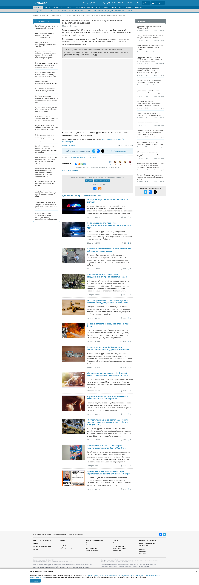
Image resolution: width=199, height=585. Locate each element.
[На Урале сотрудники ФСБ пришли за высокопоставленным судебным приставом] (73, 354)
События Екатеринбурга (67, 549)
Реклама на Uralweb (60, 534)
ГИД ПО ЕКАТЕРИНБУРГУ (84, 7)
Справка (142, 549)
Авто (77, 11)
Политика (62, 11)
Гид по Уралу (117, 550)
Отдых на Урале (119, 546)
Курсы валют (143, 551)
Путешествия (117, 543)
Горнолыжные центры (119, 548)
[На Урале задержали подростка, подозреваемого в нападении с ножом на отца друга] (73, 229)
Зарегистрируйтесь (102, 181)
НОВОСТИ (38, 7)
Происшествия (50, 11)
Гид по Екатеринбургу (94, 540)
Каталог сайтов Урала (147, 543)
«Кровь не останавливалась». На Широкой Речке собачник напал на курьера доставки (107, 374)
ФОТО (63, 7)
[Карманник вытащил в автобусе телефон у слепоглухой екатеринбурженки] (73, 403)
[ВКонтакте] (76, 164)
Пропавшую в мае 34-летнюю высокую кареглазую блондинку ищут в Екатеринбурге (108, 472)
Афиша (62, 540)
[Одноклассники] (79, 164)
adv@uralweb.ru (152, 564)
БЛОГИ (121, 7)
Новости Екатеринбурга (42, 540)
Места (88, 543)
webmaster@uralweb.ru (77, 534)
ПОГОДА (55, 7)
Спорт (82, 11)
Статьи (35, 543)
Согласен (35, 581)
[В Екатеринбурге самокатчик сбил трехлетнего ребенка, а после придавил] (73, 255)
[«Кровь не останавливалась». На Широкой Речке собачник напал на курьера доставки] (73, 379)
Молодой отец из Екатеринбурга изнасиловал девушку (108, 200)
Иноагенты (142, 553)
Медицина (109, 11)
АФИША (70, 7)
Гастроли (62, 547)
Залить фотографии (92, 550)
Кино (61, 543)
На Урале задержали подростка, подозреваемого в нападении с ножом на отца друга (109, 225)
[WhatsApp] (82, 164)
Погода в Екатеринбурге (42, 546)
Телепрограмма (64, 545)
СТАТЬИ (47, 7)
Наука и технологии (95, 11)
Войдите (89, 181)
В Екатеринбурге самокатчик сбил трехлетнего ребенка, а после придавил (109, 249)
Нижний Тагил (91, 157)
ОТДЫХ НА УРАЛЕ (102, 7)
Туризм (130, 11)
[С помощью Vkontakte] (95, 188)
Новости (45, 15)
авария (73, 157)
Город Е (88, 545)
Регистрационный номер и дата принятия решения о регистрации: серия (61, 568)
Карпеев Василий (68, 146)
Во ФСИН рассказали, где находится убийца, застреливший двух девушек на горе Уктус (108, 301)
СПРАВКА (138, 7)
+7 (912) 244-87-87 (141, 564)
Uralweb (36, 15)
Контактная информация (42, 534)
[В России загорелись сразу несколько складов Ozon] (73, 330)
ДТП (69, 157)
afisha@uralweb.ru (143, 567)
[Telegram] (84, 164)
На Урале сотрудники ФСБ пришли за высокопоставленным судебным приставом (108, 348)
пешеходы (81, 157)
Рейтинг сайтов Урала (147, 540)
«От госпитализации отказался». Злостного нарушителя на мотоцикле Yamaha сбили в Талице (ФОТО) (107, 422)
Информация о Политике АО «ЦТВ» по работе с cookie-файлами (108, 575)
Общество (38, 11)
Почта (35, 549)
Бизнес (70, 11)
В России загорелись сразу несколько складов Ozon (109, 325)
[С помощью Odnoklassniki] (100, 188)
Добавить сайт (143, 545)
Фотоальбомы (91, 548)
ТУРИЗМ (113, 7)
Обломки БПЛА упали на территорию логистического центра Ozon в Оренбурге (106, 446)
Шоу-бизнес (120, 11)
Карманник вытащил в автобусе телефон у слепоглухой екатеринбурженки (107, 397)
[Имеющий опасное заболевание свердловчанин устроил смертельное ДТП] (73, 281)
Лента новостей (42, 21)
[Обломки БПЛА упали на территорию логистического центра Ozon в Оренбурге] (73, 452)
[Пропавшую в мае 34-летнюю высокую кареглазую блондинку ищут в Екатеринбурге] (73, 478)
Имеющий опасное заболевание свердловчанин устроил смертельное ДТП (107, 275)
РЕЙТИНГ (129, 7)
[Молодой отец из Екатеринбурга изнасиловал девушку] (73, 206)
